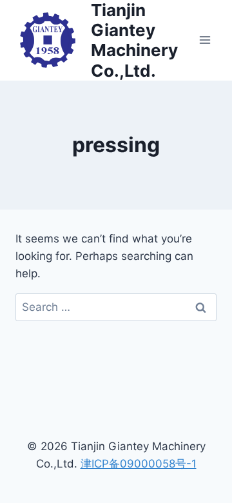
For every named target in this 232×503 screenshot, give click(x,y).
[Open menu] (205, 40)
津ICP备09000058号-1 (139, 463)
